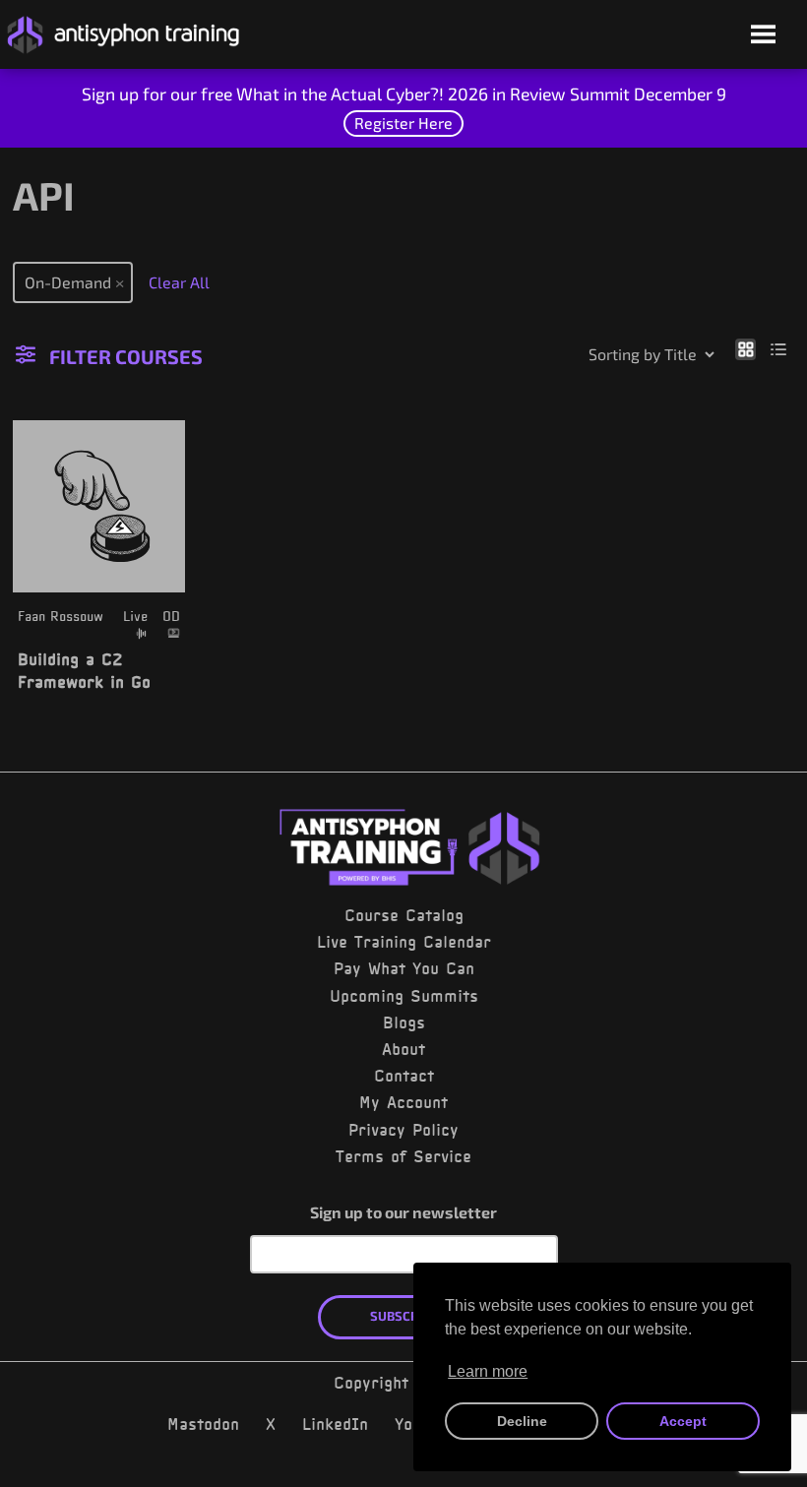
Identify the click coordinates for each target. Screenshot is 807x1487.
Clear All (179, 282)
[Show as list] (779, 348)
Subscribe (404, 1316)
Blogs (404, 1022)
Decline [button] (522, 1421)
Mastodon (203, 1424)
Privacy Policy (403, 1130)
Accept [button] (683, 1421)
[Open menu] (763, 36)
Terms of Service (403, 1156)
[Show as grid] (745, 348)
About (403, 1049)
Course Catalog (404, 915)
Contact (404, 1075)
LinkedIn (335, 1424)
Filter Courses (126, 356)
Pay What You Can (404, 968)
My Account (403, 1102)
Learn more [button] (488, 1371)
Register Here (403, 122)
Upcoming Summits (404, 996)
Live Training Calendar (404, 942)
